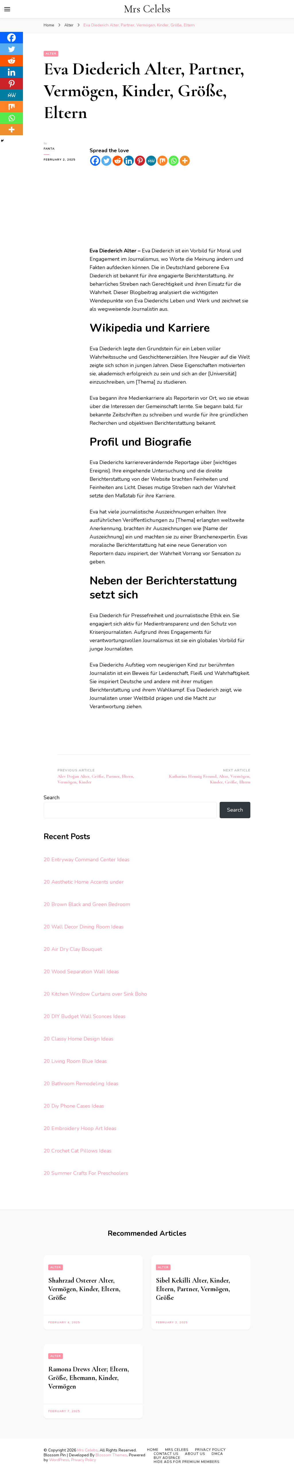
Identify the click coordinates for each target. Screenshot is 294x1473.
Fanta (49, 149)
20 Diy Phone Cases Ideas (74, 1106)
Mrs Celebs (147, 9)
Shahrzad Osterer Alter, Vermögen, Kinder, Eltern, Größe (84, 1289)
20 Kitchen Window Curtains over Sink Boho (95, 994)
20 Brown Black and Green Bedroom (87, 904)
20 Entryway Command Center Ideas (86, 859)
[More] (185, 161)
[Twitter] (106, 161)
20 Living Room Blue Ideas (75, 1061)
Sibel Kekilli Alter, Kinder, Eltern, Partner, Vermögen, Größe (193, 1289)
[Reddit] (118, 161)
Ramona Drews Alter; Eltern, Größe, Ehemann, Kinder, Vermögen (88, 1378)
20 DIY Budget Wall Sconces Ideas (84, 1016)
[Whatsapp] (174, 161)
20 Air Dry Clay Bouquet (73, 949)
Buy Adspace (167, 1457)
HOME (152, 1449)
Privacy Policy (83, 1460)
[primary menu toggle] (7, 9)
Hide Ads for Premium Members (186, 1462)
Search (51, 797)
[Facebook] (95, 161)
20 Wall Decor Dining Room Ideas (83, 926)
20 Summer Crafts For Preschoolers (86, 1173)
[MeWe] (151, 161)
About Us (195, 1453)
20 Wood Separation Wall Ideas (81, 971)
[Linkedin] (129, 161)
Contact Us (166, 1453)
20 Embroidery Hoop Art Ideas (80, 1128)
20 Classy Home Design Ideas (78, 1038)
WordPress (59, 1460)
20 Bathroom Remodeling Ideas (81, 1083)
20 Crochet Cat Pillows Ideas (77, 1150)
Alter (51, 54)
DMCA (217, 1453)
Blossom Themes (111, 1455)
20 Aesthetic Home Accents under (84, 882)
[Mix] (162, 161)
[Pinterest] (140, 161)
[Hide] (2, 140)
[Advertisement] (170, 206)
